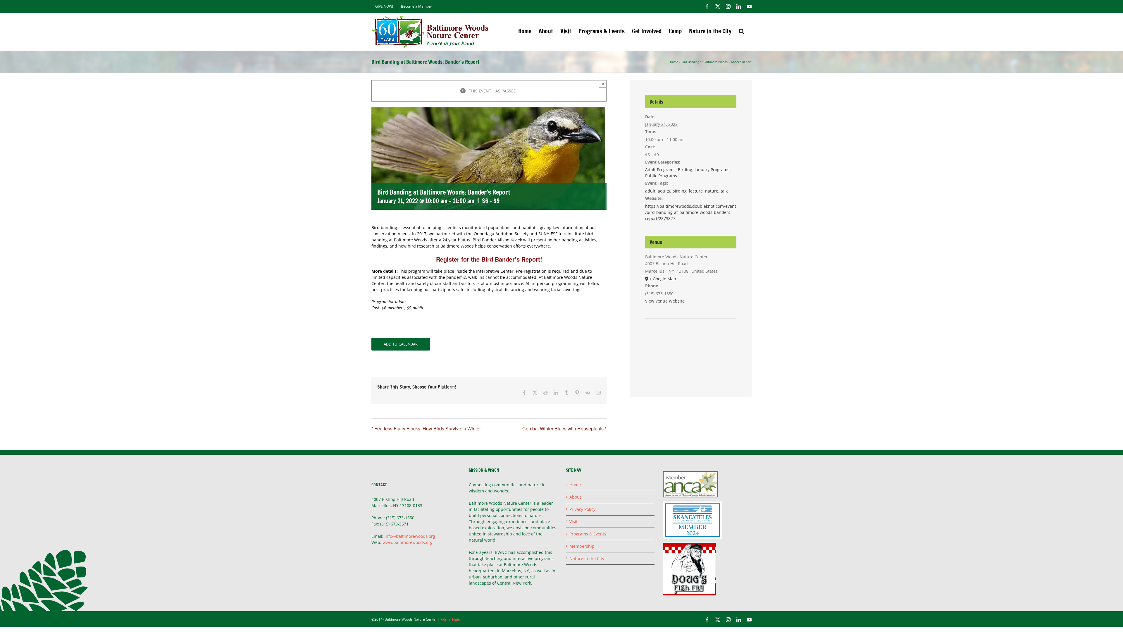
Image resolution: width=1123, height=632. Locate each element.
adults (664, 191)
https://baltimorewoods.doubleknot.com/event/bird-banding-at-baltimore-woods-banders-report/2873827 (690, 212)
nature (711, 191)
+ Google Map (662, 278)
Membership (582, 546)
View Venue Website (665, 301)
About (575, 497)
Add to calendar (401, 344)
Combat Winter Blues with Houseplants (563, 428)
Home (575, 484)
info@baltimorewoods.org (410, 536)
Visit (573, 521)
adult (650, 191)
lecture (696, 191)
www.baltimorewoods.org (408, 542)
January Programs (712, 169)
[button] (741, 31)
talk (724, 191)
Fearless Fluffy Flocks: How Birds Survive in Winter (427, 428)
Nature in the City (586, 558)
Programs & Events (587, 534)
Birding (685, 169)
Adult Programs (660, 169)
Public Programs (661, 175)
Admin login (450, 619)
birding (679, 191)
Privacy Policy (582, 509)
